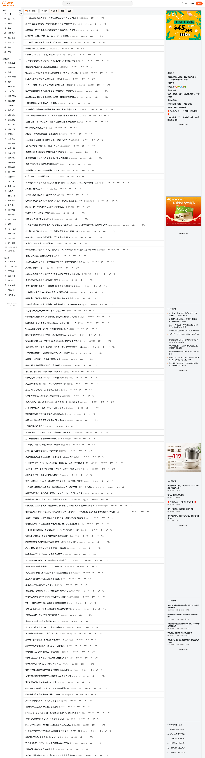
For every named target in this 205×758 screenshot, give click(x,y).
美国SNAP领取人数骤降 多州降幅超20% (42, 737)
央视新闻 (65, 67)
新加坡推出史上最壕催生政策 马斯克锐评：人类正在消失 (49, 456)
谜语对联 (11, 238)
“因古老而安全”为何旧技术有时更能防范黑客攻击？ (47, 329)
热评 (9, 28)
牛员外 (58, 256)
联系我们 (11, 261)
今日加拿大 (76, 573)
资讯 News (12, 19)
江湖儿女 (11, 205)
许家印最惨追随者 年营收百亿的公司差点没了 (44, 566)
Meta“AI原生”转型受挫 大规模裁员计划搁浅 (43, 79)
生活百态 (11, 139)
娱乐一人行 (72, 548)
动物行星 (74, 36)
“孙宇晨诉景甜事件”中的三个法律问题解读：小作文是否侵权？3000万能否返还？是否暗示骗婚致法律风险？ (70, 511)
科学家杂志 (79, 433)
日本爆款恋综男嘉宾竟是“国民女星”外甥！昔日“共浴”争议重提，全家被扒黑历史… (59, 182)
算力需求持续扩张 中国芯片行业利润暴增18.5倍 (45, 383)
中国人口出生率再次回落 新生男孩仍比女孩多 (44, 420)
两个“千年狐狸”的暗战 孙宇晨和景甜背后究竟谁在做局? (48, 24)
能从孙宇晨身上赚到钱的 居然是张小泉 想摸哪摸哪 (46, 158)
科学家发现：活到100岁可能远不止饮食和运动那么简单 (48, 432)
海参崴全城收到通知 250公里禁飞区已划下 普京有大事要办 (50, 755)
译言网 (84, 731)
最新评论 (11, 38)
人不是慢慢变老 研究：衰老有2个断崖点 (42, 633)
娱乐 (9, 224)
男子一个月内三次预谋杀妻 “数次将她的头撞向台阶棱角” (49, 85)
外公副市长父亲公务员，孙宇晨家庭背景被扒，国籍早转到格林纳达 (53, 262)
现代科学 (11, 172)
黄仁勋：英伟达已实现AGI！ (37, 188)
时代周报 (63, 134)
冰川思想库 (66, 146)
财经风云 (81, 542)
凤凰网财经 (70, 567)
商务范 (80, 122)
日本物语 (63, 451)
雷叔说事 (61, 177)
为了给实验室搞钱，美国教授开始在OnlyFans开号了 (47, 353)
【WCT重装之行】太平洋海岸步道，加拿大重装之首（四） (183, 118)
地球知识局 (55, 49)
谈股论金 (11, 200)
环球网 (59, 244)
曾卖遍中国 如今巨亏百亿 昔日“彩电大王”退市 (44, 152)
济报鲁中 (70, 408)
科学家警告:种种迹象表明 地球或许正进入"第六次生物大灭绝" (51, 109)
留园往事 (11, 214)
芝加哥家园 (75, 597)
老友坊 (10, 191)
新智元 (54, 189)
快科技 (70, 384)
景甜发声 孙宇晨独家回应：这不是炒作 (41, 133)
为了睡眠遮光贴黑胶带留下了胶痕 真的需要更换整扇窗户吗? (50, 18)
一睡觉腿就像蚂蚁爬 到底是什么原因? (41, 103)
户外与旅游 (12, 77)
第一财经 (77, 43)
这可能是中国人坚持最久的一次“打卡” (41, 682)
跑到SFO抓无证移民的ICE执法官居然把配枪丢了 (45, 645)
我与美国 (11, 195)
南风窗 (49, 128)
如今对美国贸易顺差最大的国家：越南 (41, 280)
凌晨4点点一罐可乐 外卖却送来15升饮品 (42, 621)
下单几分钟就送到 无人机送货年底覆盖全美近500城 (47, 743)
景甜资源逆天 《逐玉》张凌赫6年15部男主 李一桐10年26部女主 (52, 402)
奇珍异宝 (11, 63)
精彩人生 (11, 110)
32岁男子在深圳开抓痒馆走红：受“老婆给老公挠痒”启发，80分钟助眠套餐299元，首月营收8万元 (66, 225)
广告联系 (11, 271)
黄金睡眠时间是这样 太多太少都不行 (40, 700)
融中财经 (59, 585)
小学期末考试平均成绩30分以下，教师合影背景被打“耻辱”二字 (51, 231)
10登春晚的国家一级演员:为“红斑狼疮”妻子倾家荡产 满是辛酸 (51, 115)
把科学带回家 (83, 18)
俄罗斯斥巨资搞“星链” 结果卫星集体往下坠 (43, 396)
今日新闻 (54, 11)
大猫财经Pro (77, 560)
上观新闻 (62, 103)
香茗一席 (11, 186)
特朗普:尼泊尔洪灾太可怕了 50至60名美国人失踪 (46, 54)
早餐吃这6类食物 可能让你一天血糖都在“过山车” (45, 719)
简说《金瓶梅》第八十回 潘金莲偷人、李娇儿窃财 (184, 95)
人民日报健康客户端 (68, 634)
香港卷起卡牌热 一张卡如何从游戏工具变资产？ (45, 310)
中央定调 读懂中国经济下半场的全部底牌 (42, 365)
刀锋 (75, 237)
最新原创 (11, 33)
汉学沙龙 (11, 177)
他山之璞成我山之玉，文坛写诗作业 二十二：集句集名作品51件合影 (183, 78)
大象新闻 (84, 73)
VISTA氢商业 (89, 201)
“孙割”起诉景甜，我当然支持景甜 (39, 255)
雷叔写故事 (56, 213)
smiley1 (85, 530)
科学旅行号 (84, 110)
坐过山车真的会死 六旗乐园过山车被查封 (42, 578)
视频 (9, 47)
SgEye (78, 457)
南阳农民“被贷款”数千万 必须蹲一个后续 (42, 146)
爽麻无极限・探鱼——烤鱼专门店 (180, 104)
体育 (9, 72)
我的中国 (11, 210)
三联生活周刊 (75, 591)
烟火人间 (11, 233)
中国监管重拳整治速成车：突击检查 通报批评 (44, 658)
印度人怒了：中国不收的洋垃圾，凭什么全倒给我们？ (48, 237)
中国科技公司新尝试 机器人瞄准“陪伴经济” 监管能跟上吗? (49, 298)
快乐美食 (11, 101)
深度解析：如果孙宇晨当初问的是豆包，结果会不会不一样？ (51, 322)
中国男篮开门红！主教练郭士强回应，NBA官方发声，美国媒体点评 (53, 493)
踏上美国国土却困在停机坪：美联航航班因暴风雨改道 (48, 725)
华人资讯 (65, 621)
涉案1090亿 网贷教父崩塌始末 (38, 219)
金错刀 (63, 164)
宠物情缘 (11, 86)
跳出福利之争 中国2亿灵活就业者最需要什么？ (45, 207)
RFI (75, 335)
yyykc (87, 262)
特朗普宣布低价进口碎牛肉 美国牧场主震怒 (43, 554)
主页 (9, 14)
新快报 (64, 390)
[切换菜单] (21, 13)
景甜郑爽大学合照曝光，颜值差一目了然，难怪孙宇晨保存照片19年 (54, 347)
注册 (199, 3)
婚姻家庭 (11, 162)
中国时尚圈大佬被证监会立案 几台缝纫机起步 (44, 377)
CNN (64, 579)
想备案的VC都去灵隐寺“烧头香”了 (39, 584)
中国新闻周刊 (80, 85)
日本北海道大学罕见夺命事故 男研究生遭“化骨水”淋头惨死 (50, 60)
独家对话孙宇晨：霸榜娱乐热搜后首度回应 (43, 475)
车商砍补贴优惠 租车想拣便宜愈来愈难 (41, 706)
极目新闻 (80, 30)
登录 (192, 3)
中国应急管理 (69, 627)
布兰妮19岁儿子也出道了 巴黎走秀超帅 (41, 664)
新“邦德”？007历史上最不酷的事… (39, 243)
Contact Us (12, 266)
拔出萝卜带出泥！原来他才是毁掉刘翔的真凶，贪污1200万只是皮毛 (54, 517)
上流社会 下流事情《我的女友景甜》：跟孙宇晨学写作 (47, 140)
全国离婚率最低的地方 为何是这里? (40, 749)
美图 (9, 52)
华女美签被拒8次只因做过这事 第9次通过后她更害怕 (47, 572)
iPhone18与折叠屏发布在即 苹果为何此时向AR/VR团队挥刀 (50, 713)
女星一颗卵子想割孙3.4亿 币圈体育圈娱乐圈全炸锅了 (47, 560)
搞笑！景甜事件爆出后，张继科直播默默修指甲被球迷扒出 (50, 286)
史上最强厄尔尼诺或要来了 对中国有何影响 (43, 627)
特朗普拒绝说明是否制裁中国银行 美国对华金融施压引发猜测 (51, 316)
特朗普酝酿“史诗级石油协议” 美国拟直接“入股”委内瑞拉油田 (50, 542)
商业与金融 (12, 219)
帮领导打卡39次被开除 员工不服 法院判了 (43, 652)
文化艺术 (11, 91)
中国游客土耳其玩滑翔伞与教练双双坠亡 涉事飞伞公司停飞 (50, 30)
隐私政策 (11, 280)
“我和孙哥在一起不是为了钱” (37, 213)
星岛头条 (80, 61)
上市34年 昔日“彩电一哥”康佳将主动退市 (42, 389)
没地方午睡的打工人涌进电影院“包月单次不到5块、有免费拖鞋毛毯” (54, 201)
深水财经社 (78, 24)
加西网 (64, 615)
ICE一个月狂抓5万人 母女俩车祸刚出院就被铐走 (45, 603)
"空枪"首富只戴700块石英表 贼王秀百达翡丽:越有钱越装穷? (50, 121)
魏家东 (65, 359)
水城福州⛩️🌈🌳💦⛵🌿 (177, 87)
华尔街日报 (64, 280)
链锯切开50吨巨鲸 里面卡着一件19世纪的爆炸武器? (47, 36)
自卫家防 (11, 158)
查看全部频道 (12, 247)
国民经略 (70, 207)
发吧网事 (11, 105)
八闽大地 (11, 153)
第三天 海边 (172, 90)
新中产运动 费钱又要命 (35, 127)
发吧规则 (11, 285)
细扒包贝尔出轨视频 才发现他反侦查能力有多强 (45, 548)
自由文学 (11, 148)
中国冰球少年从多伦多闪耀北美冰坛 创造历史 (44, 694)
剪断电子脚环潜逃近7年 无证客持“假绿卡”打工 (44, 639)
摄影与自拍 (12, 96)
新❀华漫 (11, 167)
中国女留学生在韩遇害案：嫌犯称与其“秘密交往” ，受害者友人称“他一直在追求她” (60, 505)
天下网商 (69, 152)
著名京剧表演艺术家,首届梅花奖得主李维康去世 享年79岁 (49, 91)
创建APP (11, 290)
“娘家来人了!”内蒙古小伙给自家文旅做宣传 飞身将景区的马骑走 (52, 73)
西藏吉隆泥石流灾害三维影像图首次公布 (42, 66)
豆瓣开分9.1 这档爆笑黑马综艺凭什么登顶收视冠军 (46, 591)
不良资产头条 (58, 219)
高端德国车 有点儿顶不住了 (37, 48)
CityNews (69, 694)
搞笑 (9, 82)
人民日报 (77, 609)
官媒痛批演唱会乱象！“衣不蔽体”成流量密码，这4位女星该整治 (52, 341)
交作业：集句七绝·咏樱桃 (177, 107)
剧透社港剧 (66, 445)
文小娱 (80, 97)
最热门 (10, 23)
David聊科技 (66, 365)
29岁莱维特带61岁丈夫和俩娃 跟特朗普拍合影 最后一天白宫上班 (52, 731)
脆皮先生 (76, 140)
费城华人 (76, 676)
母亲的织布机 (172, 100)
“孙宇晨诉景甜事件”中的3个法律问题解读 (42, 371)
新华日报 (66, 652)
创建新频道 (11, 251)
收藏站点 (11, 295)
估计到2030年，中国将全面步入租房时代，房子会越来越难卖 (51, 523)
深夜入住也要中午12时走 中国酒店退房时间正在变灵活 (48, 609)
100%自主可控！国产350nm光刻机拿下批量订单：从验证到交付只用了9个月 (58, 463)
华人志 (61, 195)
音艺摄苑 (11, 120)
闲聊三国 (11, 129)
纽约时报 (74, 292)
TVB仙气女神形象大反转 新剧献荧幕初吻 (42, 444)
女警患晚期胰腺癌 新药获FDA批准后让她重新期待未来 (48, 676)
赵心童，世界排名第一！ (35, 268)
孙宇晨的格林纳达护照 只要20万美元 (40, 194)
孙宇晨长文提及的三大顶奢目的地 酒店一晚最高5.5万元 (48, 42)
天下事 (68, 414)
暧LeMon (85, 402)
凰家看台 (50, 426)
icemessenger (115, 225)
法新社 (81, 317)
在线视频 (11, 243)
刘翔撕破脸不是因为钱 (34, 426)
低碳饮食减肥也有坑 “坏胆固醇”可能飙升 (42, 615)
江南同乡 (11, 134)
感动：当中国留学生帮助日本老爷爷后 (41, 450)
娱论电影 (67, 439)
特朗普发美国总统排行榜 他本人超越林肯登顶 (44, 414)
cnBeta (67, 79)
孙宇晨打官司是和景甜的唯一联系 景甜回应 (43, 438)
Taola (70, 603)
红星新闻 (72, 55)
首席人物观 (66, 170)
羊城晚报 (101, 250)
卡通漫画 (11, 143)
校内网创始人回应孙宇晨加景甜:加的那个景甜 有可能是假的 (50, 97)
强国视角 (67, 396)
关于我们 (11, 276)
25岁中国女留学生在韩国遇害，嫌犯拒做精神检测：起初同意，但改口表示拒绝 (58, 487)
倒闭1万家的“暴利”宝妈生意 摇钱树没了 (42, 164)
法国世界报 (87, 274)
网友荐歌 (11, 181)
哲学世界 (11, 124)
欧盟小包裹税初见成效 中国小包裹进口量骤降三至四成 (48, 335)
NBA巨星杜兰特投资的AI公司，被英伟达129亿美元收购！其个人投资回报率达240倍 (60, 249)
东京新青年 (101, 183)
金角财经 (73, 158)
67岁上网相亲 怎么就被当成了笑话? (40, 176)
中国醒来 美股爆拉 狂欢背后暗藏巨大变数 (43, 359)
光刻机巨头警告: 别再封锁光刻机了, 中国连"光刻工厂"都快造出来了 (53, 469)
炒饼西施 (171, 83)
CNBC (62, 707)
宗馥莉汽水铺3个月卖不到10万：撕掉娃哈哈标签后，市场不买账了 (53, 499)
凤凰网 (79, 755)
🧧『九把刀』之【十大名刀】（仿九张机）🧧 (183, 112)
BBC (78, 298)
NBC (70, 646)
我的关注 (11, 42)
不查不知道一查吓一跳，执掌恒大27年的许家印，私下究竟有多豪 (53, 304)
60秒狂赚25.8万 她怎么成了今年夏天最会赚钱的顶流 (47, 688)
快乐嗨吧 (11, 67)
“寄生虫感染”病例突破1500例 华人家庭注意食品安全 (47, 670)
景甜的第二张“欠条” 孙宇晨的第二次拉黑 (42, 170)
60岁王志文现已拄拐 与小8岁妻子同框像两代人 (45, 408)
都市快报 (69, 378)
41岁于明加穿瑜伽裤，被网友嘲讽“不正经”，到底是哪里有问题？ (52, 530)
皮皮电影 (83, 116)
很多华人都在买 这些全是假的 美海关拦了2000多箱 (47, 597)
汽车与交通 (12, 229)
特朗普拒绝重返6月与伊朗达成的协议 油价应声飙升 (47, 536)
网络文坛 (11, 115)
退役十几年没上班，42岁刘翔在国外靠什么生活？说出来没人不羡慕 (54, 481)
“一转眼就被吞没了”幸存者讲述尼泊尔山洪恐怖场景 (47, 292)
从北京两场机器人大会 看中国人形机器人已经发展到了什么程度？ (53, 274)
